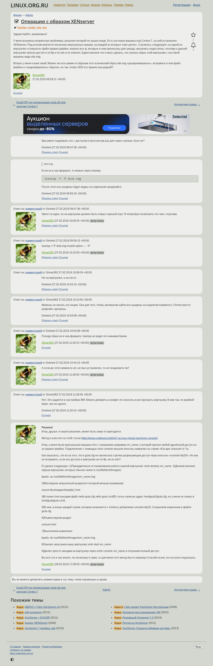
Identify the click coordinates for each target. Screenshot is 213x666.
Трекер (118, 5)
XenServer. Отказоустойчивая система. (146, 628)
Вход (196, 5)
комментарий (33, 208)
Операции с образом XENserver (57, 21)
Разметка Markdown (52, 646)
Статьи (84, 5)
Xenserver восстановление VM (141, 612)
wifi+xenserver (33, 612)
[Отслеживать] (193, 45)
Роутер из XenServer (135, 623)
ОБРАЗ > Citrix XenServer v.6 (42, 607)
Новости (59, 5)
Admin (29, 15)
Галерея (72, 5)
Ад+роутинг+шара (185, 104)
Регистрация (182, 5)
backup (22, 27)
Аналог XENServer (36, 623)
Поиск (129, 5)
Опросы (106, 5)
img (39, 27)
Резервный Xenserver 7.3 (137, 617)
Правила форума (31, 646)
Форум (95, 5)
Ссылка (18, 93)
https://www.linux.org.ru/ (21, 653)
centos (31, 27)
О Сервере (15, 646)
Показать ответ (50, 152)
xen (44, 27)
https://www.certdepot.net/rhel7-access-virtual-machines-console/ (119, 438)
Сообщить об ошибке (20, 650)
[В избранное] (193, 35)
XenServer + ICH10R (37, 617)
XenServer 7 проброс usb (40, 628)
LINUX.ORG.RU (29, 5)
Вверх (199, 647)
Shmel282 (38, 75)
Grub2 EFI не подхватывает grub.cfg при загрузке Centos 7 (41, 104)
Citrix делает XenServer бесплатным (146, 607)
